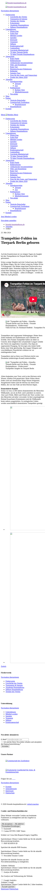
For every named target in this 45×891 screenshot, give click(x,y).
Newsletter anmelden (8, 221)
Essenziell (7, 829)
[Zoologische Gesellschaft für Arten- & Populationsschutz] (22, 772)
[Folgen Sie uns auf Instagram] (13, 779)
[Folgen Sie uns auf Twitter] (14, 779)
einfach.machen (33, 804)
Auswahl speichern (8, 887)
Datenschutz (13, 889)
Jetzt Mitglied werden (9, 217)
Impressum (5, 889)
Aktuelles (9, 227)
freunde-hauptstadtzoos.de (15, 224)
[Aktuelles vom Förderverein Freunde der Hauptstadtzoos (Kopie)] (16, 7)
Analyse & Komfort (11, 872)
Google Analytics (10, 880)
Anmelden (5, 746)
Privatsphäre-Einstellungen (11, 826)
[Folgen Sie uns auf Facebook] (12, 779)
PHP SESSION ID (11, 843)
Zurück (3, 666)
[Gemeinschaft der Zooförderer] (17, 761)
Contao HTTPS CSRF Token (14, 831)
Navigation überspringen (10, 11)
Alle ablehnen (19, 824)
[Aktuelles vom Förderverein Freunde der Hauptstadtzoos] (16, 3)
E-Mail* (4, 739)
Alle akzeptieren (7, 824)
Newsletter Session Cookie (13, 856)
